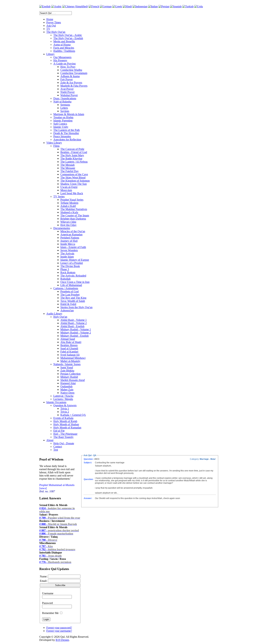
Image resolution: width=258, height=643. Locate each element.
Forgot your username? (59, 630)
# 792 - (57, 549)
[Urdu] (198, 6)
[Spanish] (176, 6)
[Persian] (163, 6)
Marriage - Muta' (208, 459)
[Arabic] (56, 6)
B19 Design (62, 639)
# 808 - (58, 524)
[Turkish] (188, 6)
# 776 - (55, 562)
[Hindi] (127, 6)
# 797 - (46, 546)
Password (47, 603)
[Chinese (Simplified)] (75, 6)
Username (47, 593)
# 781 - (50, 555)
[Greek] (117, 6)
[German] (106, 6)
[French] (94, 6)
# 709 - (59, 517)
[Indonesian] (140, 6)
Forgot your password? (59, 627)
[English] (45, 6)
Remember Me (50, 613)
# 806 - (56, 533)
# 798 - (48, 539)
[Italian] (153, 6)
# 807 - (59, 530)
